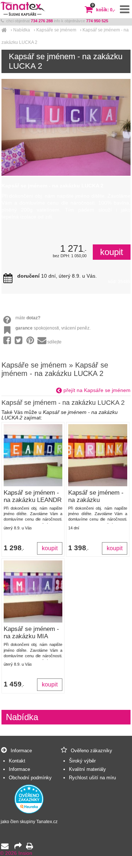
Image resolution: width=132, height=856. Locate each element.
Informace (19, 769)
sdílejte (54, 342)
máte (27, 317)
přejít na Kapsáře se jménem (96, 390)
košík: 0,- (103, 10)
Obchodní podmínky (30, 777)
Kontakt (17, 761)
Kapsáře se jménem (56, 30)
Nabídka (21, 30)
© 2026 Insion (16, 853)
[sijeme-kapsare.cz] (4, 30)
